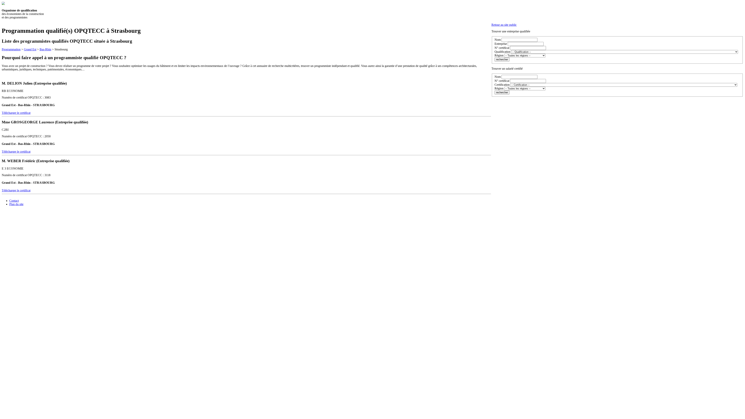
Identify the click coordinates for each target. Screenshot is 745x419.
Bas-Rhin (45, 49)
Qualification (502, 51)
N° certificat (502, 47)
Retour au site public (504, 24)
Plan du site (16, 204)
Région (499, 55)
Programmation (11, 49)
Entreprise (501, 43)
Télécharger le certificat (16, 112)
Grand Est (30, 49)
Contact (14, 200)
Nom (498, 39)
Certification (502, 84)
